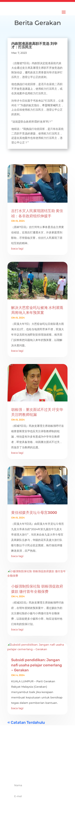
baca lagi (17, 248)
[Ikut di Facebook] (25, 772)
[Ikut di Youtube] (50, 772)
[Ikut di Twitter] (33, 772)
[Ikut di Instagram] (42, 772)
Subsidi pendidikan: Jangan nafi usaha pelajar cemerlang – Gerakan (36, 665)
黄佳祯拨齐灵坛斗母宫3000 (34, 512)
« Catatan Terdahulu (26, 722)
